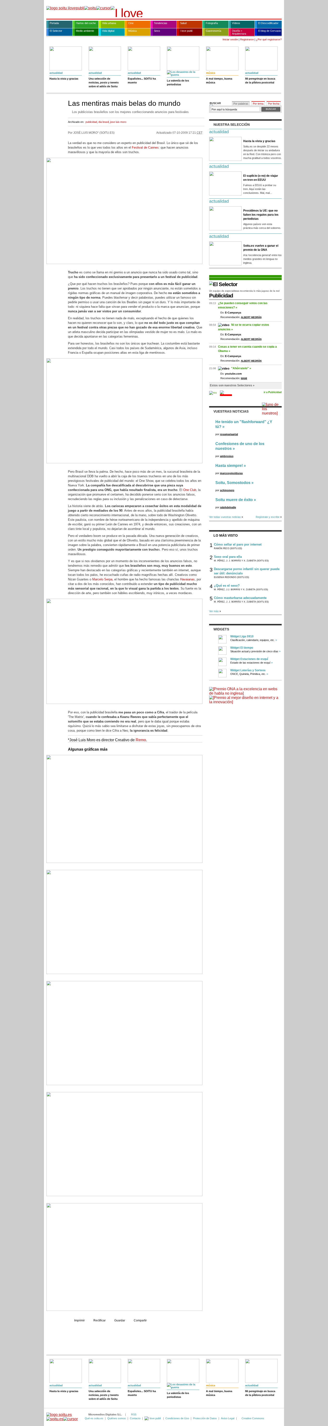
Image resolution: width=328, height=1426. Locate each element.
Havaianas (187, 579)
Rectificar (99, 1320)
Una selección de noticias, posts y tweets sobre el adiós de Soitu (104, 82)
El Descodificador (268, 23)
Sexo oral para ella (228, 557)
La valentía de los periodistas (178, 82)
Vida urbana (109, 23)
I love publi (186, 30)
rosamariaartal (229, 434)
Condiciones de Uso (177, 1418)
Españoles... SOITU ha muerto (142, 80)
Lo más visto (225, 535)
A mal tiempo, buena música (219, 80)
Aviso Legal (227, 1418)
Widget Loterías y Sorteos (248, 670)
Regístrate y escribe (267, 516)
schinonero (227, 490)
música (210, 72)
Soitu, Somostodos (232, 483)
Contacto (135, 1418)
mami (244, 378)
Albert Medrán (251, 317)
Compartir (140, 1320)
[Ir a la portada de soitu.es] (62, 1417)
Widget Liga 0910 (242, 636)
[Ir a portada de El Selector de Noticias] (223, 284)
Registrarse (247, 39)
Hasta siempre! (229, 466)
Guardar (119, 1320)
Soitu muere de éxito (234, 500)
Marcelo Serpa (102, 579)
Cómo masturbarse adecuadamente (240, 598)
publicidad (91, 121)
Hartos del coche (86, 23)
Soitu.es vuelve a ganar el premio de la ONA (260, 247)
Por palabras (240, 103)
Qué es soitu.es (94, 1418)
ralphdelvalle (228, 507)
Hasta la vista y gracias (63, 78)
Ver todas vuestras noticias (225, 516)
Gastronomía (213, 30)
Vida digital (108, 30)
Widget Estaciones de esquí (249, 659)
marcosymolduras (231, 473)
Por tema (258, 103)
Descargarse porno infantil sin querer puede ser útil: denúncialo (246, 571)
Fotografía (212, 23)
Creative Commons (253, 1418)
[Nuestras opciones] (153, 1418)
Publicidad (221, 296)
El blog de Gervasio (269, 30)
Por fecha (273, 103)
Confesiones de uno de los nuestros (239, 446)
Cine (131, 23)
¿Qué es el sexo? (227, 585)
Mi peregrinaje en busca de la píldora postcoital (260, 80)
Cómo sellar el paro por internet (237, 544)
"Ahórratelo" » (241, 368)
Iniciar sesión (230, 39)
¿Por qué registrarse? (269, 39)
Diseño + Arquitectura (239, 32)
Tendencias (160, 23)
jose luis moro (118, 121)
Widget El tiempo (241, 647)
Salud (183, 23)
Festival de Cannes (145, 147)
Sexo (157, 30)
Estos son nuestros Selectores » (232, 385)
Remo (141, 740)
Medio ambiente (85, 30)
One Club (189, 490)
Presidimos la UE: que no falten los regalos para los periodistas (261, 214)
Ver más (214, 611)
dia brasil (103, 121)
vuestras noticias (231, 411)
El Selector (56, 30)
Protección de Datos (205, 1418)
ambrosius (226, 456)
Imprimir (79, 1320)
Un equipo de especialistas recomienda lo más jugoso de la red (244, 290)
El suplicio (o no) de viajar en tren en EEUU (260, 178)
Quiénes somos (116, 1418)
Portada (54, 23)
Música (132, 30)
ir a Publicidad (273, 392)
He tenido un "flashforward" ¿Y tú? (243, 424)
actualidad (56, 72)
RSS (133, 1414)
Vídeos (236, 23)
